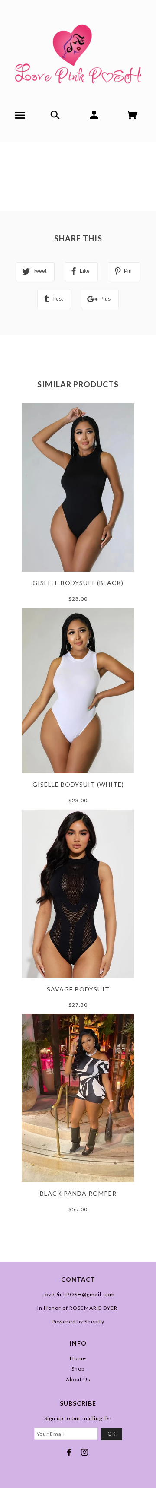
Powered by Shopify (78, 1321)
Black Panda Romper (78, 1193)
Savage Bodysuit (78, 989)
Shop (78, 1368)
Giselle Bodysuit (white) (78, 784)
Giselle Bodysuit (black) (78, 582)
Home (78, 1358)
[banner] (78, 51)
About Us (78, 1379)
